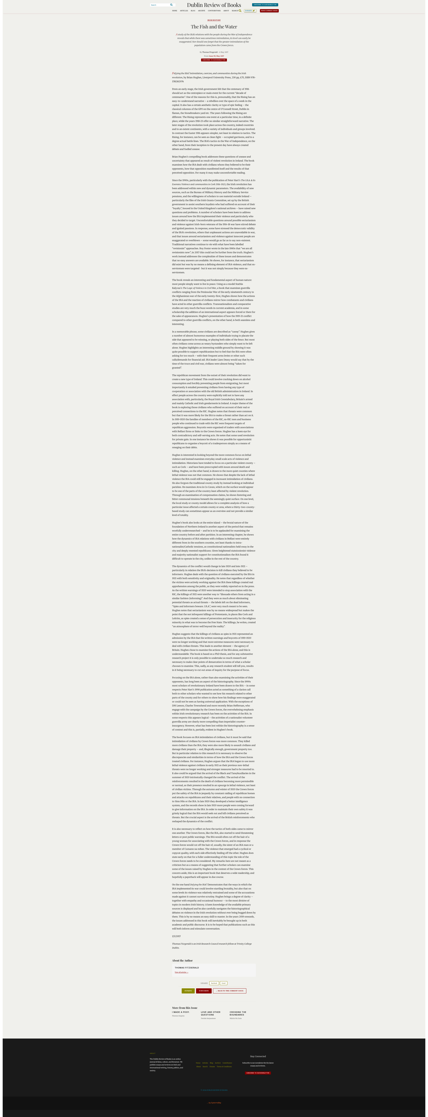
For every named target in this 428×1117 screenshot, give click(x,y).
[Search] (171, 5)
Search (205, 1067)
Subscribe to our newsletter (265, 4)
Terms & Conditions (224, 1067)
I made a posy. (181, 1012)
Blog (193, 11)
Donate (248, 11)
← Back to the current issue (229, 991)
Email (224, 983)
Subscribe (204, 991)
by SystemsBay (215, 1103)
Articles (184, 11)
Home (174, 11)
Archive (201, 11)
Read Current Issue (269, 10)
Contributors (214, 11)
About (226, 11)
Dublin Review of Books (214, 4)
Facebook (214, 983)
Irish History (214, 20)
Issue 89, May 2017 (216, 56)
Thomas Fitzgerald (210, 52)
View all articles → (181, 972)
